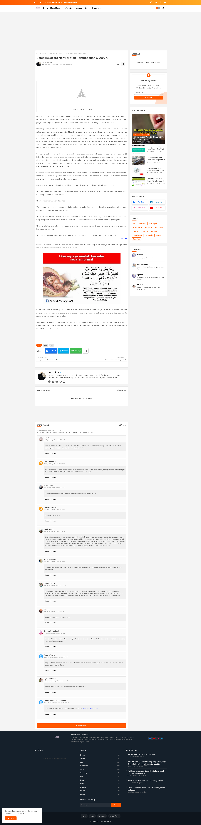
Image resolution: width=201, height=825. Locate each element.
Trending (100, 787)
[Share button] (86, 351)
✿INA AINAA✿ (50, 559)
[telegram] (53, 381)
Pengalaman (137, 235)
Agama (79, 8)
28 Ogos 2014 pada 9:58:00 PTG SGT (54, 561)
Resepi (87, 8)
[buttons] (151, 2)
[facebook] (49, 381)
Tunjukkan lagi (121, 390)
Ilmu (45, 345)
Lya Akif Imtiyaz (50, 679)
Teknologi (136, 239)
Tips (100, 776)
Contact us (47, 2)
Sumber (124, 238)
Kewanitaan (159, 227)
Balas (47, 453)
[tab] (45, 8)
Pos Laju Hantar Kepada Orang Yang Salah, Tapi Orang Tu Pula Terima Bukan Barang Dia (155, 150)
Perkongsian (149, 235)
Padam (53, 453)
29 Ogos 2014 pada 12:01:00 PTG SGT (55, 585)
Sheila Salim (49, 583)
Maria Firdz (53, 372)
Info (49, 53)
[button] (158, 8)
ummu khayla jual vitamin (55, 701)
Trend (100, 783)
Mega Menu (55, 8)
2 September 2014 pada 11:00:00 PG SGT (56, 681)
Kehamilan (142, 224)
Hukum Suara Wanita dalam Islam (141, 754)
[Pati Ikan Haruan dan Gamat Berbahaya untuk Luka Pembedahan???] (138, 160)
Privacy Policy (58, 2)
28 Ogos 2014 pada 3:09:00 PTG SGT (54, 488)
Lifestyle (68, 8)
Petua (100, 769)
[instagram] (61, 381)
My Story (154, 231)
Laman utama (41, 53)
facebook (141, 202)
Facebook (52, 351)
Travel (100, 780)
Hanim (47, 438)
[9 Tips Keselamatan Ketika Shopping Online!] (138, 171)
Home (45, 8)
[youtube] (56, 381)
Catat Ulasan (81, 725)
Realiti (158, 235)
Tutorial (100, 791)
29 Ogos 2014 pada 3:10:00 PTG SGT (54, 611)
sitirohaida (48, 486)
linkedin (159, 202)
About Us (37, 2)
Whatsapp (77, 351)
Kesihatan (148, 227)
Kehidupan (153, 224)
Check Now (18, 813)
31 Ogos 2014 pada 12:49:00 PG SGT (54, 633)
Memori (145, 231)
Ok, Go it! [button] (10, 818)
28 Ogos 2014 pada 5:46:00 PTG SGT (54, 509)
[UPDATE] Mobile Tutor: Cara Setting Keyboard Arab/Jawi (155, 181)
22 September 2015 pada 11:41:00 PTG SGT (56, 703)
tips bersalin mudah (90, 708)
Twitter (65, 351)
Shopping (100, 773)
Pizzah (47, 609)
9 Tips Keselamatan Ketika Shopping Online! (155, 169)
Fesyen (100, 758)
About (92, 816)
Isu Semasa (100, 766)
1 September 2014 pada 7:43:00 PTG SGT (56, 657)
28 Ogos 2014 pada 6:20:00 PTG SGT (54, 531)
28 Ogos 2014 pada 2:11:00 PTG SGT (54, 440)
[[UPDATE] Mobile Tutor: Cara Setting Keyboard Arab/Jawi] (138, 181)
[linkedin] (64, 381)
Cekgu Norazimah (51, 631)
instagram (141, 208)
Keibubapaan (137, 227)
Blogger (95, 8)
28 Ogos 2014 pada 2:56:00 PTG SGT (54, 464)
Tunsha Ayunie (50, 507)
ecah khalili (49, 529)
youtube (159, 208)
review (100, 794)
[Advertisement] (100, 30)
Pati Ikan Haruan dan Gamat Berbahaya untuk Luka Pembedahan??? (156, 160)
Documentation (71, 2)
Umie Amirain (50, 462)
